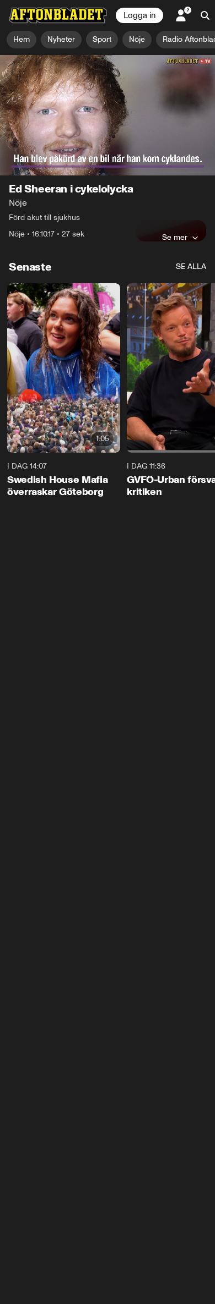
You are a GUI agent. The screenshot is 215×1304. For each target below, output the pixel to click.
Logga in (139, 15)
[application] (107, 115)
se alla (191, 266)
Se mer (174, 237)
